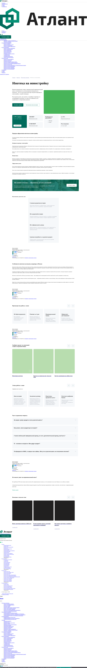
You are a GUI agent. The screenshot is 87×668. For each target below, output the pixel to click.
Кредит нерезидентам (6, 563)
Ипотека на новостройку (7, 551)
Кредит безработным (7, 50)
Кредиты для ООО (7, 605)
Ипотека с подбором (6, 555)
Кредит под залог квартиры (9, 59)
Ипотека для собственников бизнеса (10, 624)
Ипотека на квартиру (6, 549)
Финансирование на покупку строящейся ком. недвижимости (14, 614)
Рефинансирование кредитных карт (10, 619)
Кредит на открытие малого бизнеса (8, 589)
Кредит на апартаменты (8, 45)
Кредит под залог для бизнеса (9, 67)
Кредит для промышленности (7, 586)
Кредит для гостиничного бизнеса (8, 585)
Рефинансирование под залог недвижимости (11, 618)
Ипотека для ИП (6, 546)
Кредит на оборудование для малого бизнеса (9, 588)
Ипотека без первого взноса (7, 545)
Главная (1, 74)
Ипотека (3, 544)
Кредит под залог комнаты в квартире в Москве (12, 63)
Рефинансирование (5, 616)
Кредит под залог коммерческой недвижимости (12, 610)
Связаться (7, 74)
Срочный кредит (7, 54)
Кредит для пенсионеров (8, 49)
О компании (4, 31)
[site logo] (43, 29)
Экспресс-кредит (7, 55)
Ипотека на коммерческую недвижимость (9, 550)
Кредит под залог (5, 58)
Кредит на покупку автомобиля (9, 48)
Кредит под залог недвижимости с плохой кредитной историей (15, 65)
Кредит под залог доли (8, 64)
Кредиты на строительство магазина (10, 611)
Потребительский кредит (8, 56)
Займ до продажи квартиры (8, 57)
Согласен (58, 667)
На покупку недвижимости (6, 631)
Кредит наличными (5, 47)
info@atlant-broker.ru (3, 39)
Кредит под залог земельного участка (10, 61)
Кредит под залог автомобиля (8, 581)
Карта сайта (11, 593)
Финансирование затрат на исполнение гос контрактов (13, 615)
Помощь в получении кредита (9, 53)
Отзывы (3, 4)
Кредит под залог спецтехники (9, 68)
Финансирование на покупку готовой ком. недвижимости (14, 613)
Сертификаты (4, 6)
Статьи (3, 5)
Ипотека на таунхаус (6, 552)
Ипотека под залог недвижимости (8, 553)
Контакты (3, 32)
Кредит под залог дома (7, 571)
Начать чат (14, 256)
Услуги (3, 30)
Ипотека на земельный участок (9, 622)
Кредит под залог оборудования (9, 66)
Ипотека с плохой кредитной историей (9, 554)
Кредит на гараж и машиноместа (9, 46)
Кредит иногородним (6, 564)
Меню (1, 598)
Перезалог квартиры (7, 649)
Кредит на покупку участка (8, 44)
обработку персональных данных (30, 257)
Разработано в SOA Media (5, 594)
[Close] (1, 601)
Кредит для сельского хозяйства (8, 587)
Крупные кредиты (7, 52)
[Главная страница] (4, 1)
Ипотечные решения (7, 625)
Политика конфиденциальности (6, 593)
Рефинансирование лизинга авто (9, 617)
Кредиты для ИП (7, 606)
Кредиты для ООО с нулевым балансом (11, 62)
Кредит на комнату (7, 43)
